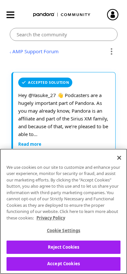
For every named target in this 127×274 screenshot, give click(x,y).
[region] (63, 211)
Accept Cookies (63, 264)
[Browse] (14, 14)
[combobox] (64, 34)
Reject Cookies (63, 247)
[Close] (119, 158)
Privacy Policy (50, 218)
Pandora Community (62, 15)
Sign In (115, 14)
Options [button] (112, 51)
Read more (29, 144)
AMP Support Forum (35, 51)
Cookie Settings (63, 230)
